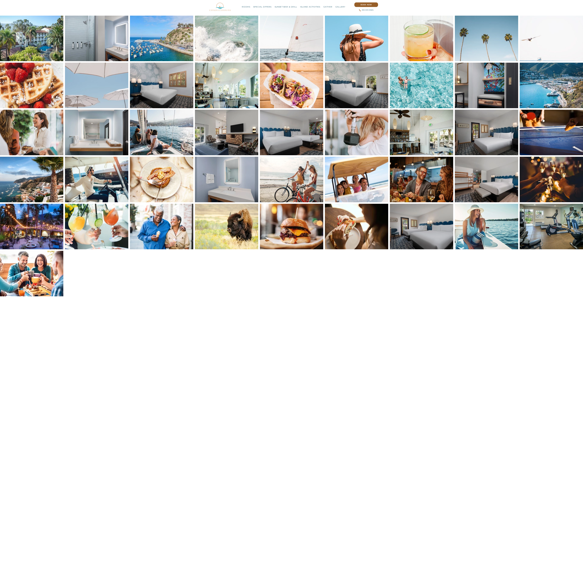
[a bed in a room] (161, 85)
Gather (327, 7)
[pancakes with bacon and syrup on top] (161, 179)
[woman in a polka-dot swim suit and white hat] (356, 38)
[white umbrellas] (96, 85)
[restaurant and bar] (421, 132)
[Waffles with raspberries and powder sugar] (31, 85)
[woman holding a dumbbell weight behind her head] (356, 132)
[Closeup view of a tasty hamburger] (291, 226)
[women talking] (31, 132)
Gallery (340, 7)
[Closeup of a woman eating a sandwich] (356, 226)
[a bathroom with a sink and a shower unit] (96, 38)
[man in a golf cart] (96, 179)
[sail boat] (291, 38)
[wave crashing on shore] (226, 38)
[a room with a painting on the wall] (486, 85)
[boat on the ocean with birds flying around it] (551, 38)
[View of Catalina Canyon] (551, 85)
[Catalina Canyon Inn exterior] (31, 38)
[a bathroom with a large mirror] (96, 132)
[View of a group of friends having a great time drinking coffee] (31, 273)
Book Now (366, 4)
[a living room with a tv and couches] (226, 132)
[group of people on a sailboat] (161, 132)
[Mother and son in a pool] (421, 85)
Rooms (246, 7)
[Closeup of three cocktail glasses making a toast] (96, 226)
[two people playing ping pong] (551, 132)
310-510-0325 (367, 10)
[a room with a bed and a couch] (291, 132)
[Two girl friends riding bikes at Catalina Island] (291, 179)
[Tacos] (291, 85)
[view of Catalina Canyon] (161, 38)
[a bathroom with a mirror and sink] (226, 179)
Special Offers (262, 7)
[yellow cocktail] (421, 38)
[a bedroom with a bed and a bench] (486, 179)
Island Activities (310, 7)
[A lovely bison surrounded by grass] (226, 226)
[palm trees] (486, 38)
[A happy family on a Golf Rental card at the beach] (356, 179)
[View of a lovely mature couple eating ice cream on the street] (161, 226)
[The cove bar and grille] (226, 85)
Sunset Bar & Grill (286, 7)
